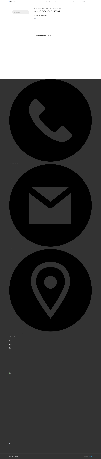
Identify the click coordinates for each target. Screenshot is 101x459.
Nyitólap (35, 2)
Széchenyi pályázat (11, 3)
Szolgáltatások (47, 2)
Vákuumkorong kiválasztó (67, 2)
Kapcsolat (77, 2)
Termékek (40, 2)
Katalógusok (55, 2)
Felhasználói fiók (13, 337)
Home (35, 8)
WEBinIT (90, 456)
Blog (10, 344)
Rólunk (11, 340)
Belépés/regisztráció (86, 2)
